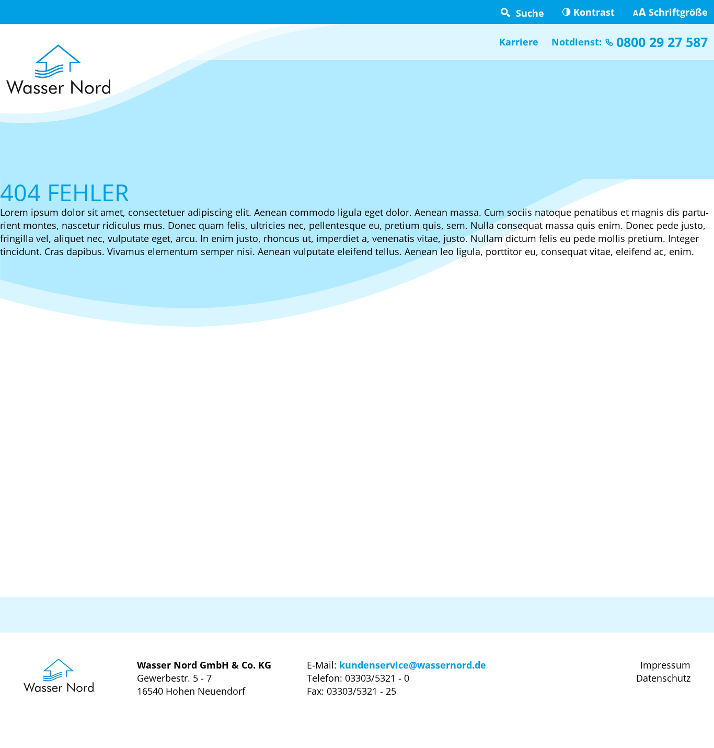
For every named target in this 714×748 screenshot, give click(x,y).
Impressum (665, 665)
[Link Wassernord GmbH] (58, 69)
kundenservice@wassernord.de (412, 665)
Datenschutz (663, 678)
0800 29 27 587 (662, 42)
